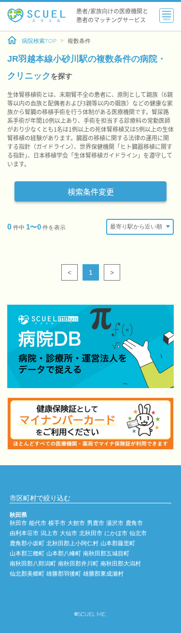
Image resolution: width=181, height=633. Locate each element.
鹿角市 (134, 523)
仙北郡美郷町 (27, 574)
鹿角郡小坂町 (27, 543)
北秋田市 (90, 533)
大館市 (76, 523)
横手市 (57, 523)
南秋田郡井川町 (78, 563)
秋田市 (18, 523)
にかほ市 (115, 533)
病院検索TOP (39, 41)
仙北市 (138, 533)
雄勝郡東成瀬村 (103, 574)
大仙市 (68, 533)
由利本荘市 (24, 533)
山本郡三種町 (27, 553)
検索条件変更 (91, 191)
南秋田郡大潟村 (120, 563)
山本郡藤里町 (117, 543)
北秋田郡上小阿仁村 (72, 543)
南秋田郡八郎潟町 (33, 563)
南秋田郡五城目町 (106, 553)
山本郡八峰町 (63, 553)
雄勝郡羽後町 (63, 574)
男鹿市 (95, 523)
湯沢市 (115, 523)
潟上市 (49, 533)
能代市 (37, 523)
